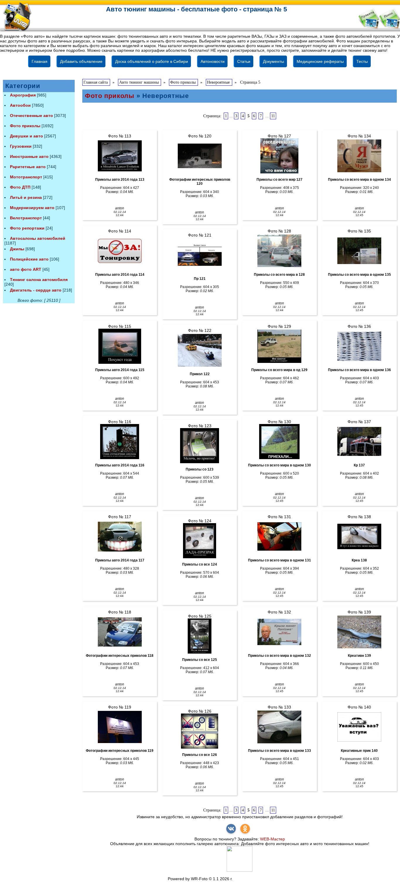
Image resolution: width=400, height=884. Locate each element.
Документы (273, 61)
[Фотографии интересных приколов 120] (199, 155)
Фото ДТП (20, 187)
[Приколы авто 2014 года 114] (119, 250)
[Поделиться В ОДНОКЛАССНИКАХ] (245, 829)
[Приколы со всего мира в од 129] (279, 346)
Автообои (20, 105)
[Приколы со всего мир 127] (279, 155)
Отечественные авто (31, 115)
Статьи (243, 61)
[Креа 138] (359, 536)
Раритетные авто (28, 166)
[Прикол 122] (199, 350)
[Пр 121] (199, 255)
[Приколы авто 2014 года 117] (119, 536)
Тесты (362, 61)
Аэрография (23, 95)
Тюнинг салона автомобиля (39, 279)
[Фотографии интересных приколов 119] (119, 727)
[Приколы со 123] (199, 445)
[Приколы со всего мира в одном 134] (359, 155)
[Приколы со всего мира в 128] (279, 250)
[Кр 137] (359, 441)
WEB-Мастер (272, 839)
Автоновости (213, 61)
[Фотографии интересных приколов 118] (119, 631)
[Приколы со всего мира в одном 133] (279, 727)
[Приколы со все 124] (199, 540)
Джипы (17, 249)
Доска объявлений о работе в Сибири (151, 61)
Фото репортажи (27, 228)
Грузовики (21, 146)
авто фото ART (25, 269)
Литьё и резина (26, 197)
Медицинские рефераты (320, 61)
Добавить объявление (81, 61)
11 (273, 116)
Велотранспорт (26, 218)
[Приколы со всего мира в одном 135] (359, 250)
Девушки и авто (26, 136)
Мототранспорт (26, 177)
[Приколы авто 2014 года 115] (119, 346)
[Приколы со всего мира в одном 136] (359, 346)
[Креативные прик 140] (359, 727)
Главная (39, 61)
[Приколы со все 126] (199, 731)
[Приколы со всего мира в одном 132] (279, 631)
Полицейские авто (29, 259)
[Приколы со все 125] (199, 636)
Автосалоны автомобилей (37, 238)
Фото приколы (25, 125)
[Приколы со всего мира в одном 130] (279, 441)
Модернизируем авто (32, 207)
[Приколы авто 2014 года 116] (119, 441)
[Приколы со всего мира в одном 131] (279, 536)
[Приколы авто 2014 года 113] (119, 155)
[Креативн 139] (359, 631)
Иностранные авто (29, 156)
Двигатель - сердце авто (35, 290)
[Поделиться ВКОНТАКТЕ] (231, 829)
